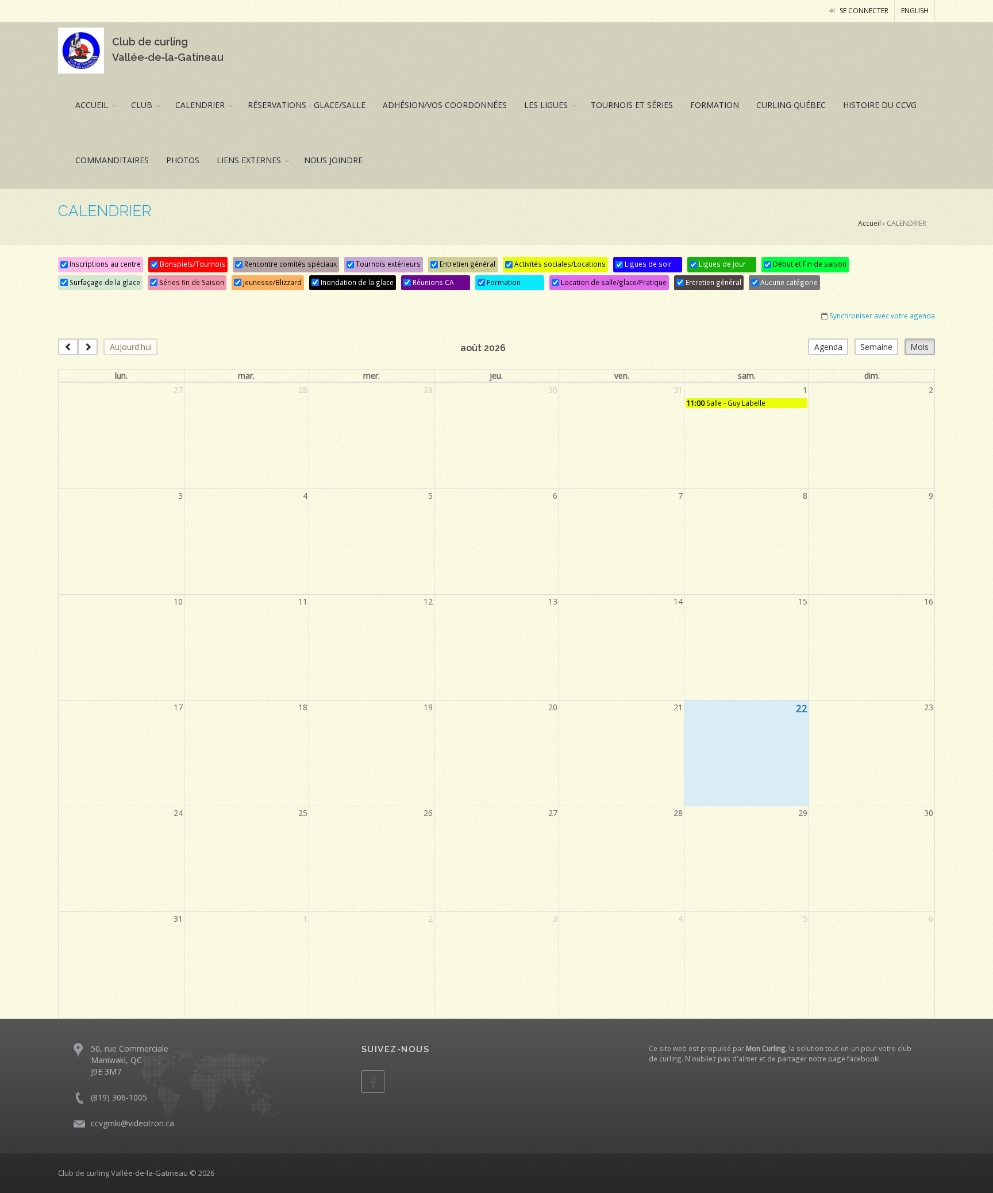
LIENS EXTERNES (249, 160)
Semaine (876, 346)
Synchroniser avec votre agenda (882, 315)
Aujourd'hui (131, 346)
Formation (503, 282)
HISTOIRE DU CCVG (880, 104)
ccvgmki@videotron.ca (132, 1123)
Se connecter (863, 11)
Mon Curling (766, 1048)
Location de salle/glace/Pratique (613, 282)
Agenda (828, 346)
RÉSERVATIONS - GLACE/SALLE (306, 104)
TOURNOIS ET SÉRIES (632, 104)
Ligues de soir (647, 263)
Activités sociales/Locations (559, 263)
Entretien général (466, 263)
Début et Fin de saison (808, 263)
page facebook (853, 1058)
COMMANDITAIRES (112, 160)
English (915, 11)
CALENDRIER (200, 104)
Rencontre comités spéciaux (290, 263)
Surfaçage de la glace (104, 282)
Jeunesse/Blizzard (271, 282)
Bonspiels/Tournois (191, 263)
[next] (88, 346)
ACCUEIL (91, 104)
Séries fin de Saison (190, 282)
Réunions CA (432, 282)
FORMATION (714, 104)
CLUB (141, 104)
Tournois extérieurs (387, 263)
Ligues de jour (721, 263)
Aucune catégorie (788, 282)
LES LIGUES (546, 104)
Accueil (869, 223)
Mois (919, 346)
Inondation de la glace (356, 282)
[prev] (68, 346)
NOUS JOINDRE (333, 160)
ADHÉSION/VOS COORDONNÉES (445, 104)
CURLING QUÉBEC (791, 104)
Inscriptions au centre (104, 263)
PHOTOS (182, 160)
